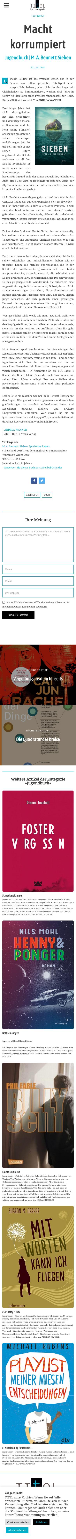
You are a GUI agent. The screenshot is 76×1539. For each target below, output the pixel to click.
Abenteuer (32, 495)
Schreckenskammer (12, 895)
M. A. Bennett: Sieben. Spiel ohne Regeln (26, 446)
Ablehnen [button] (41, 1522)
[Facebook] (34, 481)
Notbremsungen (10, 1033)
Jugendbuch (38, 16)
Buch (47, 495)
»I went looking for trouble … (17, 1447)
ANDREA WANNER (15, 429)
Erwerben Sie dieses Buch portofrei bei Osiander (33, 467)
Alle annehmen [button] (17, 1530)
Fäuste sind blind (11, 1171)
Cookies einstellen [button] (18, 1522)
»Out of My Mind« (11, 1311)
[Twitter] (42, 481)
